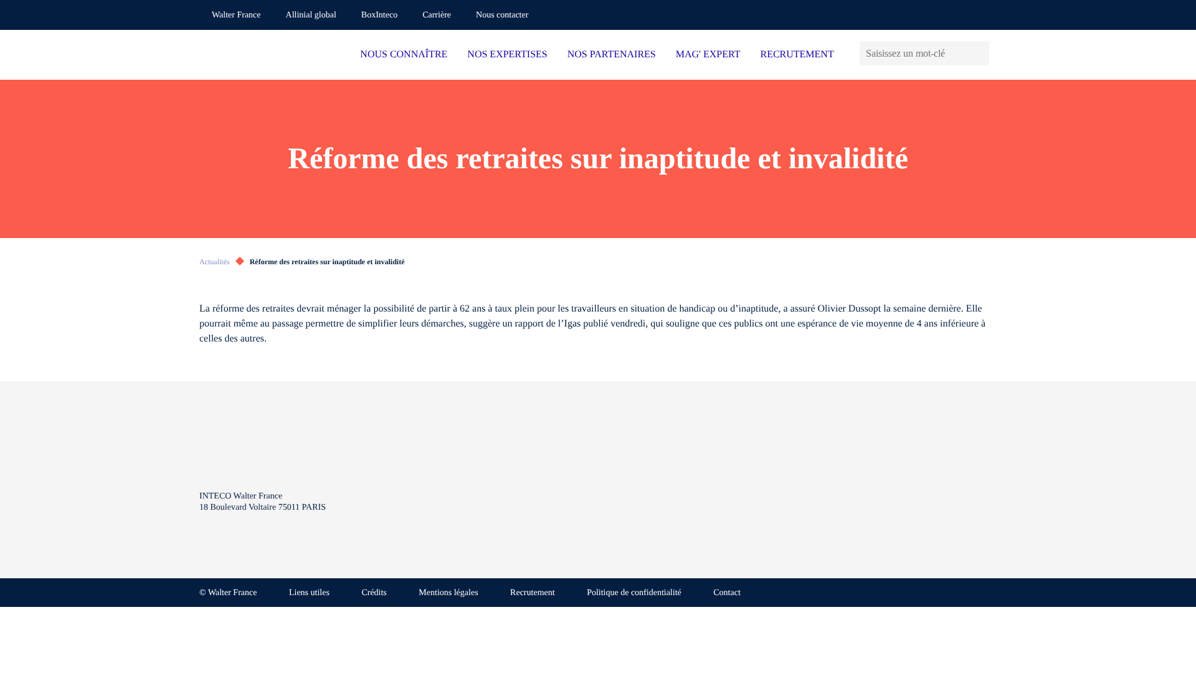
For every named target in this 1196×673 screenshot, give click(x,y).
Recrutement (532, 593)
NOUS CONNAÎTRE (403, 54)
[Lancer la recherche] (979, 53)
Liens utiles (309, 593)
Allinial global (311, 15)
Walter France (236, 15)
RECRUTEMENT (796, 54)
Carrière (436, 15)
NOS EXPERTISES (507, 54)
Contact (727, 593)
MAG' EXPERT (708, 54)
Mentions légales (448, 593)
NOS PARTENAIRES (611, 54)
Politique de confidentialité (634, 593)
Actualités (214, 261)
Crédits (373, 593)
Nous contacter (502, 15)
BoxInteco (379, 15)
